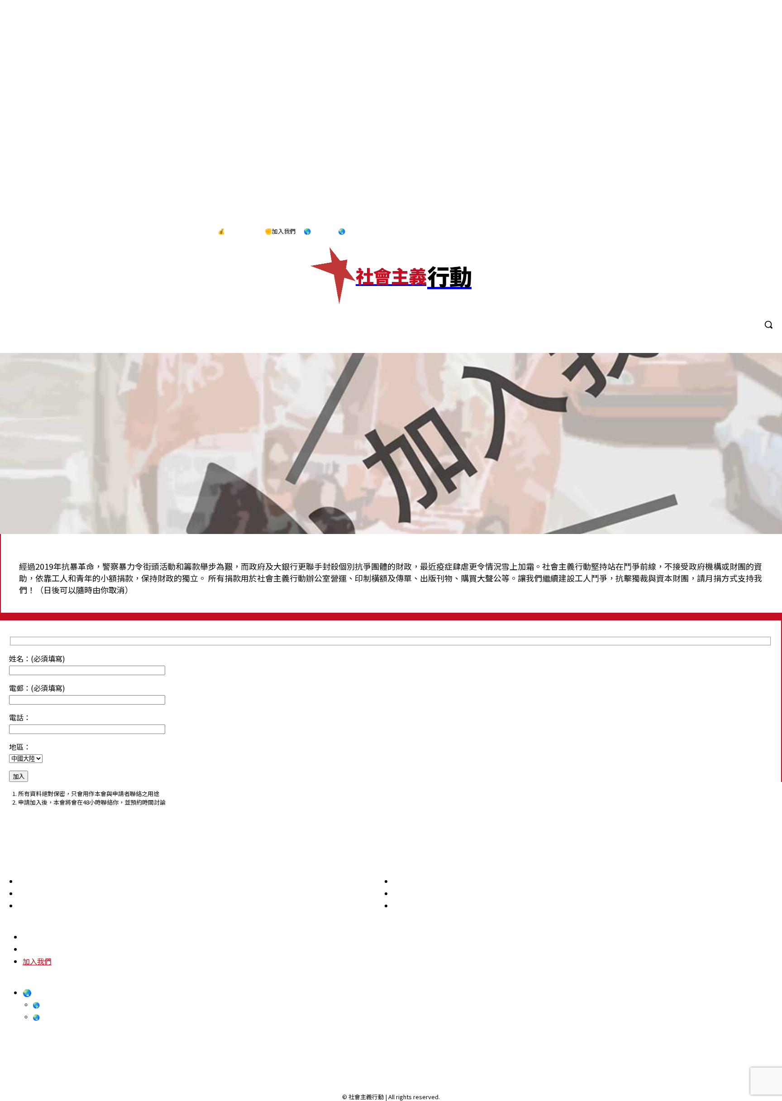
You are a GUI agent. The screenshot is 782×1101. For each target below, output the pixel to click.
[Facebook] (707, 231)
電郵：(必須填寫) (37, 687)
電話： (20, 717)
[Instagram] (725, 231)
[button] (768, 324)
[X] (763, 231)
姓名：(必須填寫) (37, 658)
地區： (20, 746)
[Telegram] (744, 231)
